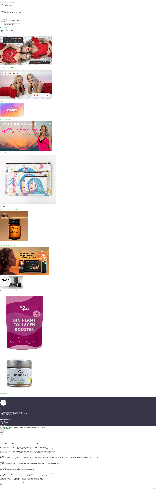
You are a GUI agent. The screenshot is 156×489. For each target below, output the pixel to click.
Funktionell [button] (2, 455)
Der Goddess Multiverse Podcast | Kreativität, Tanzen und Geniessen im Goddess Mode (14, 413)
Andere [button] (1, 483)
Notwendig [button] (1, 438)
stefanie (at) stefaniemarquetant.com (5, 419)
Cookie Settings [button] (2, 428)
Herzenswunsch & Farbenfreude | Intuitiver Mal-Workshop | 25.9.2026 (12, 412)
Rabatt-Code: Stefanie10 (3, 393)
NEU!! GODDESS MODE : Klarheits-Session (8, 414)
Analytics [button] (1, 464)
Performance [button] (2, 461)
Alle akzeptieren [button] (7, 428)
